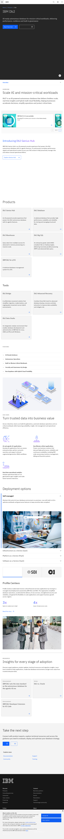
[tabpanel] (32, 615)
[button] (58, 2)
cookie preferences (30, 822)
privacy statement (26, 825)
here (27, 830)
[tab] (12, 572)
